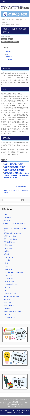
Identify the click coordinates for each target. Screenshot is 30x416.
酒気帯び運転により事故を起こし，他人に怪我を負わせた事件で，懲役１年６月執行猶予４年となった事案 (16, 175)
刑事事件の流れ (8, 245)
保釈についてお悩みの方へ (11, 239)
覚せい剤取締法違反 (11, 284)
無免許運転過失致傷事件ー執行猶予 (14, 167)
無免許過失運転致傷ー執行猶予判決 (14, 170)
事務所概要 (7, 299)
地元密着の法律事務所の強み (12, 296)
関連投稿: (10, 59)
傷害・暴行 (8, 275)
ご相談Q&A (7, 308)
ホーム (5, 214)
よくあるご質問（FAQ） (11, 293)
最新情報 (4, 39)
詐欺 (6, 263)
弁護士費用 (7, 290)
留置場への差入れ (21, 186)
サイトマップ (7, 314)
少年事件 (7, 260)
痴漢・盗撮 (8, 269)
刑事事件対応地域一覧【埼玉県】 (13, 311)
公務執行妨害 (9, 278)
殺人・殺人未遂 (9, 281)
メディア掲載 (7, 302)
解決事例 (10, 39)
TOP (14, 20)
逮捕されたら (7, 220)
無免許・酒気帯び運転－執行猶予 (14, 164)
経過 (7, 54)
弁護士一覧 (7, 287)
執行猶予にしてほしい (10, 236)
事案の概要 (9, 51)
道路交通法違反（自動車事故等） (10, 41)
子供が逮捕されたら (9, 242)
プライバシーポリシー (10, 317)
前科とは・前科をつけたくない (12, 233)
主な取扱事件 (7, 251)
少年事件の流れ (8, 248)
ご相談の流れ (7, 217)
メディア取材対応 (9, 305)
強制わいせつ (9, 257)
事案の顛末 (9, 56)
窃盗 (6, 266)
